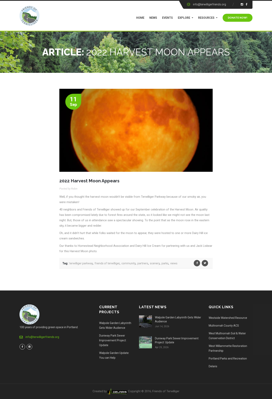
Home (140, 17)
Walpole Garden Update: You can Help (114, 355)
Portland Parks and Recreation (228, 358)
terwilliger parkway (81, 263)
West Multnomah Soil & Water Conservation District (227, 336)
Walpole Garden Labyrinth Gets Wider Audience (115, 325)
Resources (206, 17)
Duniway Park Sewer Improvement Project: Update (112, 340)
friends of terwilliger (107, 263)
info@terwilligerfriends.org (209, 4)
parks (164, 263)
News (153, 17)
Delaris (213, 366)
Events (167, 17)
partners (142, 263)
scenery (155, 263)
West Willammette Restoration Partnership (228, 348)
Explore (184, 17)
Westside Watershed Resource (228, 317)
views (173, 263)
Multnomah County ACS (224, 325)
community (128, 263)
